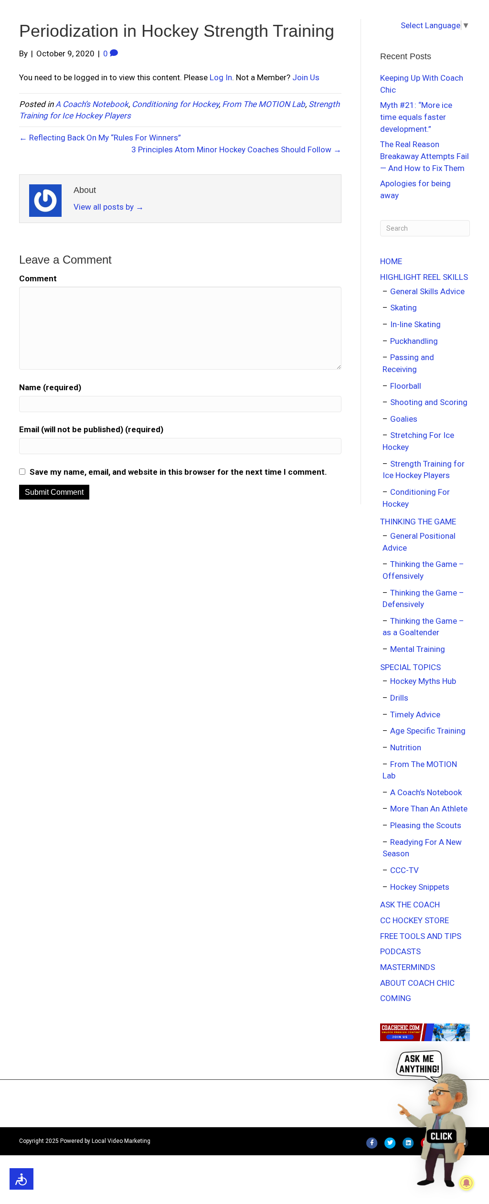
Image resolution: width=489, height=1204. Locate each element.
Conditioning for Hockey (175, 104)
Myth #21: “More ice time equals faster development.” (416, 116)
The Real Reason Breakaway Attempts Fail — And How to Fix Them (424, 155)
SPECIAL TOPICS (410, 667)
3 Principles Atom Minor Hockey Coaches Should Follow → (236, 149)
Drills (399, 698)
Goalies (403, 419)
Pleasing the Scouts (425, 825)
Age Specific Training (428, 730)
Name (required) (50, 387)
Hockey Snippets (419, 887)
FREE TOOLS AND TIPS (420, 936)
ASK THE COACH (410, 904)
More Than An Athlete (429, 808)
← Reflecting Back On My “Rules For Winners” (100, 137)
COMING (395, 998)
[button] (434, 1118)
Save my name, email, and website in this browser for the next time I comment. (178, 472)
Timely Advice (415, 714)
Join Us (305, 77)
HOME (391, 261)
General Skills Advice (427, 291)
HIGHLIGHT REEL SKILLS (424, 277)
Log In (221, 77)
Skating (403, 307)
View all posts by (109, 207)
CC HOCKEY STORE (414, 920)
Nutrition (405, 747)
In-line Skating (415, 324)
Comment (38, 278)
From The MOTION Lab (263, 104)
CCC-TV (404, 870)
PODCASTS (400, 951)
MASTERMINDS (407, 967)
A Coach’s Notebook (91, 104)
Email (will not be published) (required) (91, 429)
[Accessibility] (21, 1179)
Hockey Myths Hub (423, 681)
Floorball (405, 386)
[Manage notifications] (466, 1183)
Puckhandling (414, 341)
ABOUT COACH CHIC (417, 983)
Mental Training (417, 649)
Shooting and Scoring (429, 402)
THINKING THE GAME (418, 521)
